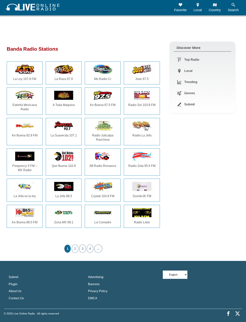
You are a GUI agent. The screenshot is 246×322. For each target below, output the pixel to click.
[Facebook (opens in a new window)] (228, 313)
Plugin (13, 284)
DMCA (92, 298)
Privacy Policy (97, 291)
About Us (15, 291)
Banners (94, 284)
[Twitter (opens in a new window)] (237, 313)
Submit (13, 277)
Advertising (95, 277)
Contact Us (16, 298)
